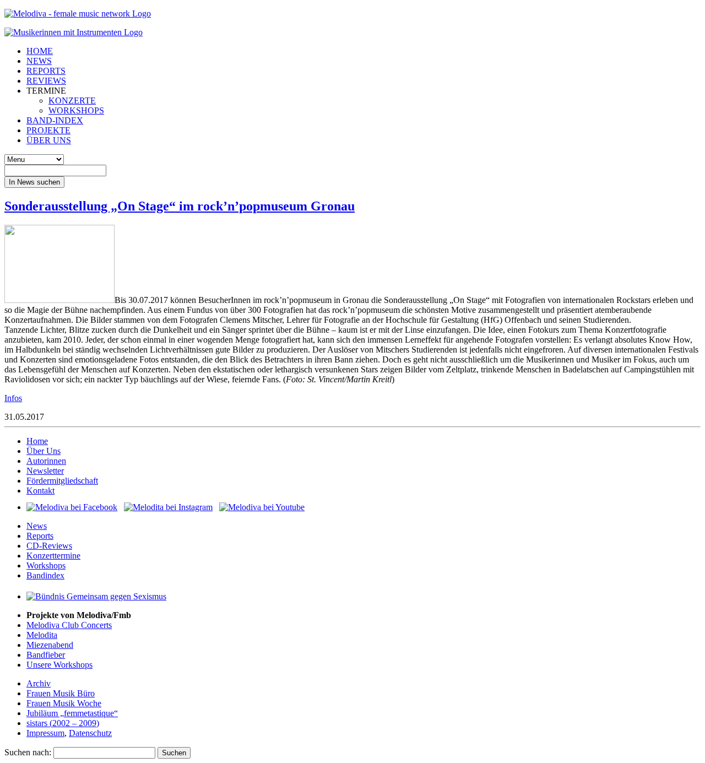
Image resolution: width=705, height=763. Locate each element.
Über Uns (43, 451)
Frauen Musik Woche (63, 703)
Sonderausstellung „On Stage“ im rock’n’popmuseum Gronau (179, 206)
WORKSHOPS (76, 110)
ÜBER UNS (48, 140)
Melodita (41, 635)
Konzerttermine (53, 555)
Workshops (46, 565)
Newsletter (45, 470)
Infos (13, 398)
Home (37, 441)
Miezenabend (49, 645)
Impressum (45, 733)
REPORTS (46, 70)
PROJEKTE (48, 130)
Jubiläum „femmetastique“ (72, 713)
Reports (39, 535)
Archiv (38, 683)
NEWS (39, 61)
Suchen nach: (27, 752)
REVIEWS (46, 80)
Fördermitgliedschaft (62, 480)
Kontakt (40, 490)
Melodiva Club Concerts (69, 625)
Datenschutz (90, 733)
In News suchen (34, 182)
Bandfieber (45, 654)
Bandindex (45, 575)
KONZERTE (72, 100)
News (36, 526)
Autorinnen (46, 461)
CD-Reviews (49, 545)
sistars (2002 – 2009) (62, 723)
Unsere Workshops (59, 664)
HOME (39, 51)
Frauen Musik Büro (60, 693)
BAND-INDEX (54, 120)
